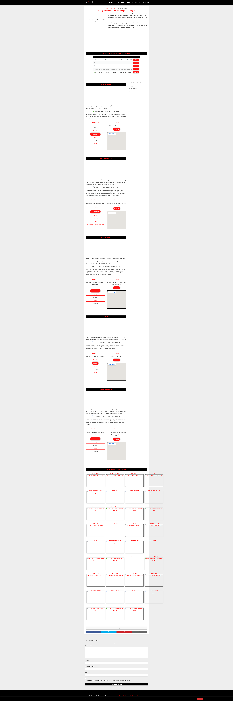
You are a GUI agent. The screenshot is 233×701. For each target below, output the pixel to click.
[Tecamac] (115, 564)
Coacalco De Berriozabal (95, 490)
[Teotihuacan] (96, 580)
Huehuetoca (95, 506)
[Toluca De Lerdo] (115, 597)
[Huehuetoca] (96, 514)
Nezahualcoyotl (134, 540)
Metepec (95, 540)
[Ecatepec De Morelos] (154, 497)
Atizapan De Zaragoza (115, 473)
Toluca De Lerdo (115, 590)
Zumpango (134, 606)
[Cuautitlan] (115, 497)
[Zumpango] (134, 614)
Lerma (134, 523)
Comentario (88, 645)
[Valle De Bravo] (154, 597)
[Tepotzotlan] (115, 580)
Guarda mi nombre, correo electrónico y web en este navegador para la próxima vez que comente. (108, 680)
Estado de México (113, 8)
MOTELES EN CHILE (132, 2)
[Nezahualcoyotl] (134, 547)
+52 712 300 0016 (95, 290)
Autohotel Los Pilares (133, 91)
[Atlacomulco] (134, 480)
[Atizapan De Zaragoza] (115, 480)
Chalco (154, 473)
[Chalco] (154, 480)
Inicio (107, 8)
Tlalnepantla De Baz (95, 590)
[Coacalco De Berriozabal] (96, 497)
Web (86, 672)
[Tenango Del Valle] (154, 564)
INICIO (111, 2)
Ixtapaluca (134, 506)
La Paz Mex (115, 523)
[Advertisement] (116, 43)
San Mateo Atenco (96, 556)
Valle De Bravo (154, 590)
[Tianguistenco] (154, 580)
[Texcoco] (134, 580)
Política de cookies (134, 695)
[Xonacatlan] (96, 614)
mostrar (121, 628)
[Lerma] (134, 530)
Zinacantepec (115, 606)
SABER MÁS (136, 59)
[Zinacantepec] (115, 614)
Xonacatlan (96, 606)
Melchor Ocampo (154, 523)
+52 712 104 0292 (95, 211)
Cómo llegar (116, 129)
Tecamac (115, 556)
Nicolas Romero (153, 540)
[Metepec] (96, 547)
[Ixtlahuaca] (154, 514)
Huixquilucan (115, 506)
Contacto (142, 695)
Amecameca (95, 473)
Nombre (87, 660)
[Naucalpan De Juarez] (115, 547)
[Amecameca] (96, 480)
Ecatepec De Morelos (154, 490)
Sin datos (95, 363)
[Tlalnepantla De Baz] (96, 597)
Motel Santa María (132, 85)
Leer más (194, 698)
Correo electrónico (90, 666)
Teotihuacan (95, 573)
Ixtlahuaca (154, 506)
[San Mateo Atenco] (96, 564)
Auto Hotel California (133, 88)
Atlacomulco (134, 473)
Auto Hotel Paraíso (132, 90)
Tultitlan (134, 590)
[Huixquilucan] (115, 514)
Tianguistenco (154, 573)
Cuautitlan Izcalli (134, 490)
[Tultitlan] (134, 597)
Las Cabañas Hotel (132, 86)
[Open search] (148, 3)
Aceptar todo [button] (199, 698)
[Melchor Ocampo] (154, 530)
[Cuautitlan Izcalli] (134, 497)
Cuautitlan (115, 490)
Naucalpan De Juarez (115, 540)
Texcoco (134, 573)
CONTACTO (142, 2)
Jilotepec (95, 523)
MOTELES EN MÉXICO (119, 2)
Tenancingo (134, 556)
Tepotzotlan (115, 573)
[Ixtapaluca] (134, 514)
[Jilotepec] (96, 530)
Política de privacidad (124, 695)
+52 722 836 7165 (95, 134)
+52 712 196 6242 (95, 438)
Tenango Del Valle (154, 556)
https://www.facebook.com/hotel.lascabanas (95, 224)
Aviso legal (115, 695)
